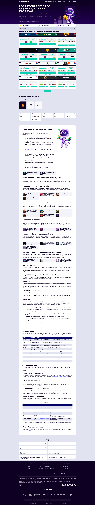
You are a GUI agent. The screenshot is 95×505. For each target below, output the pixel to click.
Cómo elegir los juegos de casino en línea (46, 468)
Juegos (54, 1)
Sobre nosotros (65, 466)
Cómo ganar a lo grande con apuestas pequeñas (46, 470)
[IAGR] (25, 495)
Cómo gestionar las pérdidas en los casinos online (46, 473)
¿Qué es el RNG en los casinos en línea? (46, 471)
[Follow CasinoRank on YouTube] (70, 485)
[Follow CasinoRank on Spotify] (72, 485)
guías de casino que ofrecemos (56, 182)
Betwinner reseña (47, 45)
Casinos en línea (48, 1)
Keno (29, 468)
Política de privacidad (65, 473)
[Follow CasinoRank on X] (68, 485)
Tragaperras (28, 471)
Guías (69, 1)
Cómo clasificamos (65, 471)
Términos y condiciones (32, 503)
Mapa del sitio (64, 503)
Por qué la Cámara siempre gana (46, 466)
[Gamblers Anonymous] (30, 495)
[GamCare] (37, 495)
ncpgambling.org (43, 409)
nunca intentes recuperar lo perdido (59, 376)
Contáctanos (65, 468)
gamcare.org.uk (42, 415)
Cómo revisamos (65, 470)
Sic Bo (29, 470)
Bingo (29, 466)
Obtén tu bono (28, 44)
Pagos (64, 1)
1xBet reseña (28, 45)
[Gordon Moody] (46, 495)
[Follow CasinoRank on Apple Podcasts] (75, 485)
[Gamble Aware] (59, 495)
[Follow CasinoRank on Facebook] (63, 485)
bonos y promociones (29, 145)
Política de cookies (49, 503)
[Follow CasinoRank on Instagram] (65, 485)
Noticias (74, 1)
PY (20, 485)
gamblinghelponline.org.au (44, 418)
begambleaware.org (43, 412)
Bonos (59, 1)
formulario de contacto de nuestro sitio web (35, 430)
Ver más (47, 90)
